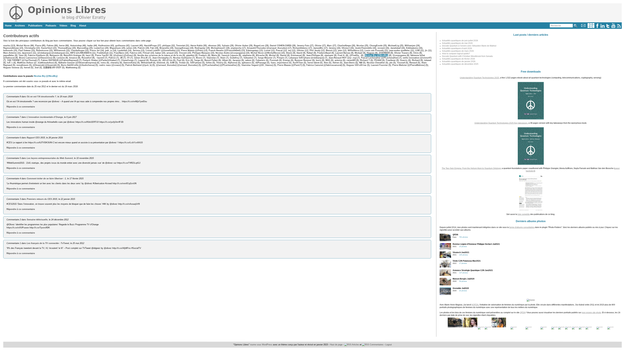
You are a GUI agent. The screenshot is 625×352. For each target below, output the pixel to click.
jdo (391, 62)
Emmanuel (296, 55)
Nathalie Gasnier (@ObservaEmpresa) (77, 62)
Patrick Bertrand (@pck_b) (138, 65)
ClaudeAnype (77, 50)
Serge (197, 60)
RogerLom (259, 45)
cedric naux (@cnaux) (110, 65)
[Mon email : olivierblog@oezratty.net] (583, 27)
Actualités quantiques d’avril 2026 (457, 48)
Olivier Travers (401, 53)
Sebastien (248, 58)
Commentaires (376, 344)
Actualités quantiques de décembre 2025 (460, 64)
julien (129, 48)
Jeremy (332, 48)
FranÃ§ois (119, 53)
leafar (90, 45)
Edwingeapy (252, 50)
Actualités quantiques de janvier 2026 (458, 61)
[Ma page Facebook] (597, 27)
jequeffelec (8, 55)
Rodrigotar (200, 48)
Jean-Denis (349, 62)
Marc (329, 45)
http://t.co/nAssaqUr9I (129, 204)
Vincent (183, 53)
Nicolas (360, 45)
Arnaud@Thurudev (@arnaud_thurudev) (267, 48)
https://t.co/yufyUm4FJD (111, 122)
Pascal (279, 50)
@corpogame (399, 55)
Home (8, 25)
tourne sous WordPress (261, 344)
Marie (214, 55)
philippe (166, 45)
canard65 (351, 60)
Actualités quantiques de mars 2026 (458, 51)
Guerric (404, 60)
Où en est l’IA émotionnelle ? (41, 96)
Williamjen (410, 45)
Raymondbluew (11, 48)
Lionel (267, 50)
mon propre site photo (591, 313)
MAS (328, 60)
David (299, 53)
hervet (27, 67)
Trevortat (180, 45)
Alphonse (232, 62)
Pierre (38, 45)
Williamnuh (59, 50)
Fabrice (133, 53)
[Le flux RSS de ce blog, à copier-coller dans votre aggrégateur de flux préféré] (619, 27)
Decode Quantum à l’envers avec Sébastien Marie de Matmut (469, 46)
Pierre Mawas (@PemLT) (289, 65)
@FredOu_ (354, 55)
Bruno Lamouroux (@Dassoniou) (35, 58)
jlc (426, 50)
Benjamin (54, 55)
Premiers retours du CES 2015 (42, 199)
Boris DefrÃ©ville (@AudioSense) (78, 65)
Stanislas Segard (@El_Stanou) (257, 65)
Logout (388, 344)
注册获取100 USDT (52, 67)
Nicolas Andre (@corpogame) (230, 53)
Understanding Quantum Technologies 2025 (479, 78)
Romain (154, 60)
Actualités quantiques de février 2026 (458, 59)
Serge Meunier (265, 58)
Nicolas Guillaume (182, 58)
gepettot (190, 55)
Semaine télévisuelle (37, 219)
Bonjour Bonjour (303, 60)
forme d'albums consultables (522, 227)
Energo (286, 60)
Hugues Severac (11, 67)
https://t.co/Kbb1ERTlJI (87, 122)
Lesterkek (122, 50)
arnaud (170, 53)
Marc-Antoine (10, 53)
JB (121, 58)
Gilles (209, 62)
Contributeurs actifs (21, 36)
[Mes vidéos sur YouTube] (613, 27)
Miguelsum (115, 48)
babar (158, 53)
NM (360, 62)
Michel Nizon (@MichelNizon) (265, 53)
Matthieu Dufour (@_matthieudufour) (35, 62)
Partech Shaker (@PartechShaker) (100, 60)
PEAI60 (378, 60)
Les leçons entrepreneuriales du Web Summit (50, 158)
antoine (338, 60)
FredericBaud (324, 53)
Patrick (141, 48)
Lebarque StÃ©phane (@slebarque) (306, 58)
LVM (417, 50)
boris (318, 60)
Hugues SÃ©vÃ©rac (356, 65)
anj (289, 50)
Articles (355, 344)
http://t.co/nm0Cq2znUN (124, 183)
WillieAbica (353, 50)
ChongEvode (375, 45)
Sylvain (225, 45)
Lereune (61, 58)
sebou (248, 60)
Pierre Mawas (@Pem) (192, 50)
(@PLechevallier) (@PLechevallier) (219, 65)
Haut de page (336, 344)
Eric (188, 60)
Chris (416, 53)
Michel (272, 55)
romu (103, 62)
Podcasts (51, 25)
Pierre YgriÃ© (102, 55)
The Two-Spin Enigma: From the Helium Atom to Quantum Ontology (471, 168)
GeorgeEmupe (182, 48)
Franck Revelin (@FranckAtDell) (225, 50)
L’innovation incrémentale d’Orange (45, 117)
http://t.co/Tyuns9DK (39, 227)
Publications (35, 25)
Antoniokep (76, 45)
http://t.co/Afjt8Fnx (121, 248)
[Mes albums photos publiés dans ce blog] (591, 27)
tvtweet (427, 60)
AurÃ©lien (298, 62)
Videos (63, 25)
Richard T (365, 60)
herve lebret (313, 62)
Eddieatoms (412, 48)
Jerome (136, 50)
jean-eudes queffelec (399, 50)
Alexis (289, 53)
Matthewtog (71, 67)
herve (62, 45)
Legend (142, 60)
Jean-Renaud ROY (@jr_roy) (342, 58)
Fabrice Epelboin (36, 55)
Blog (73, 25)
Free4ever (391, 60)
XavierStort (46, 48)
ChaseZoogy (127, 60)
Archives (20, 25)
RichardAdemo (300, 48)
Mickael (358, 53)
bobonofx (8, 50)
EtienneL (161, 62)
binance (73, 58)
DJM (172, 62)
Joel (37, 67)
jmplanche (236, 48)
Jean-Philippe (313, 55)
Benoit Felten (211, 60)
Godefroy (234, 58)
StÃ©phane (195, 62)
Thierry (219, 62)
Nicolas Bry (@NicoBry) (376, 55)
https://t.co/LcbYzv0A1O (130, 142)
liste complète (524, 214)
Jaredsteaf (395, 48)
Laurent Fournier (379, 65)
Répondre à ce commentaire (21, 106)
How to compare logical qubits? (456, 54)
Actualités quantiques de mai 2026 (457, 43)
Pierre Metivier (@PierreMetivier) (408, 65)
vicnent (381, 48)
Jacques (236, 60)
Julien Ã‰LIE (141, 58)
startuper (328, 55)
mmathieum (22, 65)
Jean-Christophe (160, 58)
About (82, 25)
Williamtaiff (146, 62)
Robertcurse (42, 50)
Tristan (182, 62)
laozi (88, 55)
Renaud (413, 62)
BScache (260, 55)
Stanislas (211, 58)
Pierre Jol (95, 50)
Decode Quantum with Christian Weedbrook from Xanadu (467, 56)
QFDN (522, 313)
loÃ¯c (10, 62)
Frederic (203, 55)
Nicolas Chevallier (376, 62)
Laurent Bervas (342, 53)
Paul (179, 60)
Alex (326, 62)
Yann (21, 55)
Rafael (310, 53)
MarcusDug (82, 48)
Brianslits (164, 48)
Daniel (283, 55)
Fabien (50, 45)
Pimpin (280, 58)
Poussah (274, 60)
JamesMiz (318, 48)
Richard (416, 60)
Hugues (370, 53)
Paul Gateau (24, 50)
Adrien (336, 62)
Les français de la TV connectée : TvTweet (48, 243)
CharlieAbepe (344, 45)
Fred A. (341, 55)
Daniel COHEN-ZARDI (280, 45)
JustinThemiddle (363, 48)
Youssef (401, 62)
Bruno (199, 58)
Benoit (329, 50)
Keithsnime (104, 45)
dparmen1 (27, 53)
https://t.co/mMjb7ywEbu (134, 101)
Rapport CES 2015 (36, 137)
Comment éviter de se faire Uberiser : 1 (46, 178)
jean (340, 50)
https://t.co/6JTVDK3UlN (40, 142)
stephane (246, 55)
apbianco (246, 62)
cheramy (114, 62)
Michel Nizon (23, 45)
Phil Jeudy (315, 50)
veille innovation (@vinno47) (417, 58)
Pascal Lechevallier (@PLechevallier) (379, 58)
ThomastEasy (64, 48)
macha (6, 45)
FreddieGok (103, 53)
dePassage (260, 62)
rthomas (212, 45)
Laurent (135, 45)
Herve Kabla (196, 45)
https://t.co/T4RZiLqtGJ (128, 163)
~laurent (100, 58)
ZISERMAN (384, 53)
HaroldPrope (150, 45)
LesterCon (99, 48)
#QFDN (475, 305)
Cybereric (260, 60)
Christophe (29, 48)
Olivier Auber (241, 45)
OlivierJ (345, 48)
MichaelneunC (218, 48)
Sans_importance (279, 62)
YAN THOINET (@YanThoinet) (22, 60)
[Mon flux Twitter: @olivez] (608, 27)
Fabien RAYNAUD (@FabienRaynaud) (59, 60)
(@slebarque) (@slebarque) (51, 53)
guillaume (120, 45)
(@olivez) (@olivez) (123, 55)
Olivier (318, 45)
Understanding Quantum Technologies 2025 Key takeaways (501, 123)
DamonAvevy (130, 62)
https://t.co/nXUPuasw (18, 227)
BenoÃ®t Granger (72, 55)
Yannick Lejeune (229, 55)
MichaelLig (393, 45)
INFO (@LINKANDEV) (80, 53)
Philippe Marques (201, 53)
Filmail (146, 53)
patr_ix (108, 50)
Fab (152, 48)
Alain (222, 58)
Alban (225, 60)
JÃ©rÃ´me (167, 60)
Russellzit (86, 58)
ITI (128, 58)
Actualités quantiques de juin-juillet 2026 (460, 41)
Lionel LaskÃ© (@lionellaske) (160, 50)
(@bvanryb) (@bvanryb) (45, 65)
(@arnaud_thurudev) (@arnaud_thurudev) (177, 65)
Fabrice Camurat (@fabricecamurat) (324, 65)
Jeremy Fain (303, 45)
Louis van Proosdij (374, 50)
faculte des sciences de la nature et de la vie (159, 55)
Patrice (112, 58)
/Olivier (300, 50)
